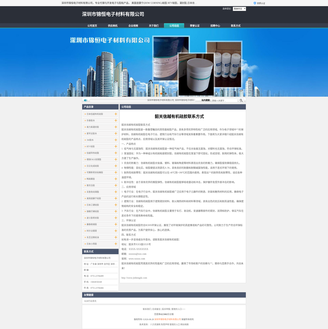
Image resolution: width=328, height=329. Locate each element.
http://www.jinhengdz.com (134, 278)
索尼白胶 (91, 185)
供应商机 (113, 25)
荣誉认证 (195, 25)
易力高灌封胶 (93, 127)
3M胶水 (90, 140)
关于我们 (154, 25)
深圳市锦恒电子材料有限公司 (167, 319)
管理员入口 (175, 324)
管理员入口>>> (178, 309)
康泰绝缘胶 (92, 224)
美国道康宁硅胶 (94, 198)
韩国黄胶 (91, 179)
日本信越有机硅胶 (95, 114)
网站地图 (184, 324)
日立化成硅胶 (93, 166)
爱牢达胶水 (92, 133)
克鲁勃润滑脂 (93, 192)
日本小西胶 (92, 244)
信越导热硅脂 (93, 153)
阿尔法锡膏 (92, 231)
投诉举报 (166, 309)
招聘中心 (215, 25)
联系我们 (147, 309)
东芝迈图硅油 (93, 237)
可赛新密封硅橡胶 (95, 172)
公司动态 (174, 25)
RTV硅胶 (91, 146)
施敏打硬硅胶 (93, 211)
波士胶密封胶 (93, 218)
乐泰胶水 (91, 120)
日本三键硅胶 (93, 205)
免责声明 (165, 324)
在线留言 (156, 309)
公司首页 (92, 25)
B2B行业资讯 (90, 301)
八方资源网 (155, 324)
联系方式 (236, 25)
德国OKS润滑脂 (94, 159)
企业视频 (133, 25)
